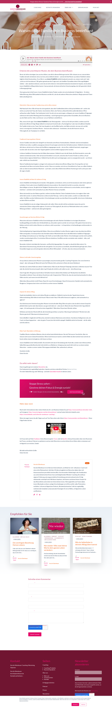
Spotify (65, 439)
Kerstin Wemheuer (48, 37)
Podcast (45, 24)
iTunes (55, 439)
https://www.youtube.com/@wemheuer (76, 418)
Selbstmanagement (57, 24)
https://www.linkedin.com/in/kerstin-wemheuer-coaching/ (37, 414)
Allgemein (24, 24)
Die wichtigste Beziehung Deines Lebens (23, 544)
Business (76, 24)
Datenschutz (94, 690)
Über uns (46, 676)
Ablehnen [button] (83, 704)
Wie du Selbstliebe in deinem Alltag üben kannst (86, 543)
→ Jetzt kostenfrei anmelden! (72, 2)
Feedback (37, 439)
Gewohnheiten (35, 24)
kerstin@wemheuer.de (17, 673)
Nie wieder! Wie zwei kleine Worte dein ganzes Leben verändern (55, 547)
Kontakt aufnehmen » (16, 676)
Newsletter (41, 367)
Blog (68, 24)
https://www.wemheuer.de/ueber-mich (80, 410)
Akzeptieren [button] (75, 704)
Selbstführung (87, 24)
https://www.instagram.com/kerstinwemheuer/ (42, 412)
